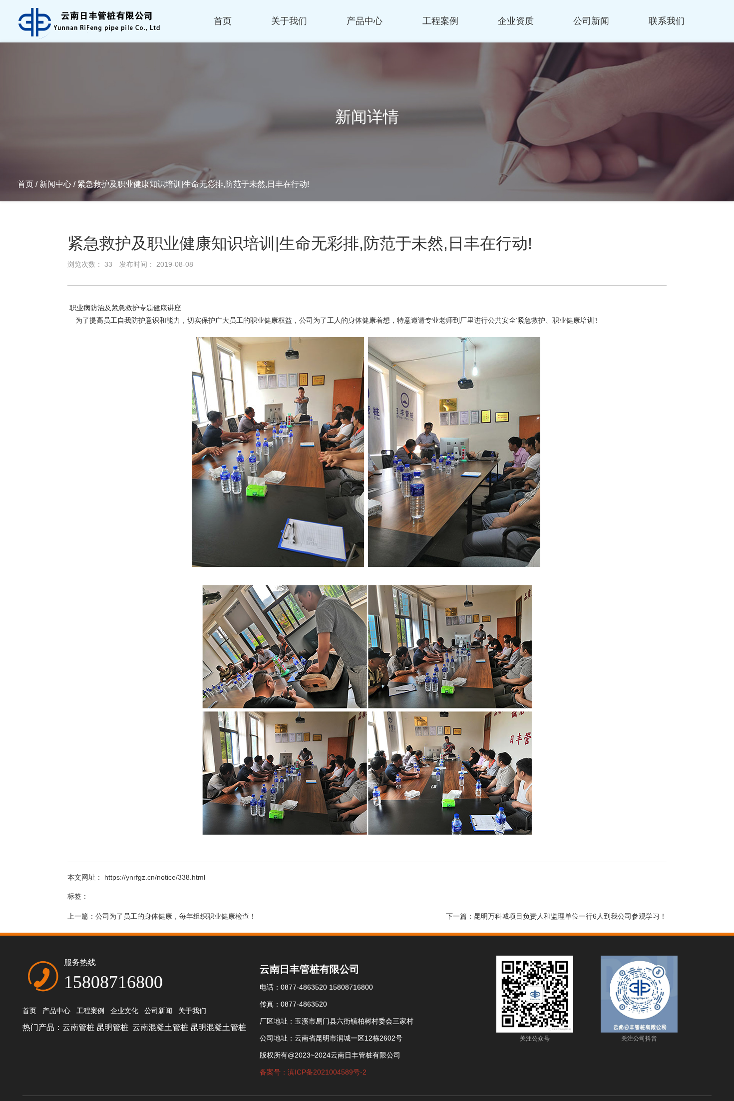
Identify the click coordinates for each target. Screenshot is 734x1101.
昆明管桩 (113, 1027)
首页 (223, 21)
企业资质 (516, 21)
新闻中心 (55, 184)
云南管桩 (78, 1027)
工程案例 (440, 21)
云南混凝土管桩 (160, 1027)
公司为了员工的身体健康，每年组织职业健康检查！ (175, 916)
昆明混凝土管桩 (218, 1027)
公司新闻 (591, 21)
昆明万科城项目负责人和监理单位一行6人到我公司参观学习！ (570, 916)
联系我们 (667, 21)
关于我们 (289, 21)
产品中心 (364, 21)
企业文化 (124, 1011)
